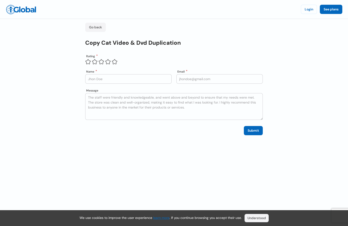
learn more (161, 218)
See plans (331, 9)
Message (92, 90)
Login (309, 9)
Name (90, 72)
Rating (90, 56)
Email (181, 72)
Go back (95, 27)
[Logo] (21, 9)
